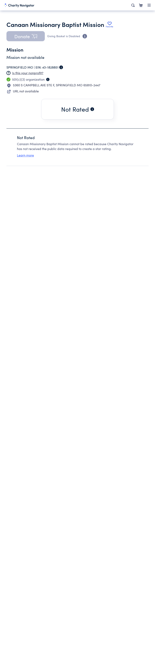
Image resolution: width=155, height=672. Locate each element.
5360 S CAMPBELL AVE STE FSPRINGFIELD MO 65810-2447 (56, 85)
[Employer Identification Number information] (61, 67)
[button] (25, 36)
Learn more (25, 155)
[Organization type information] (47, 79)
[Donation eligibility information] (85, 36)
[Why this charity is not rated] (92, 109)
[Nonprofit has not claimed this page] (8, 73)
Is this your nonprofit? (27, 73)
